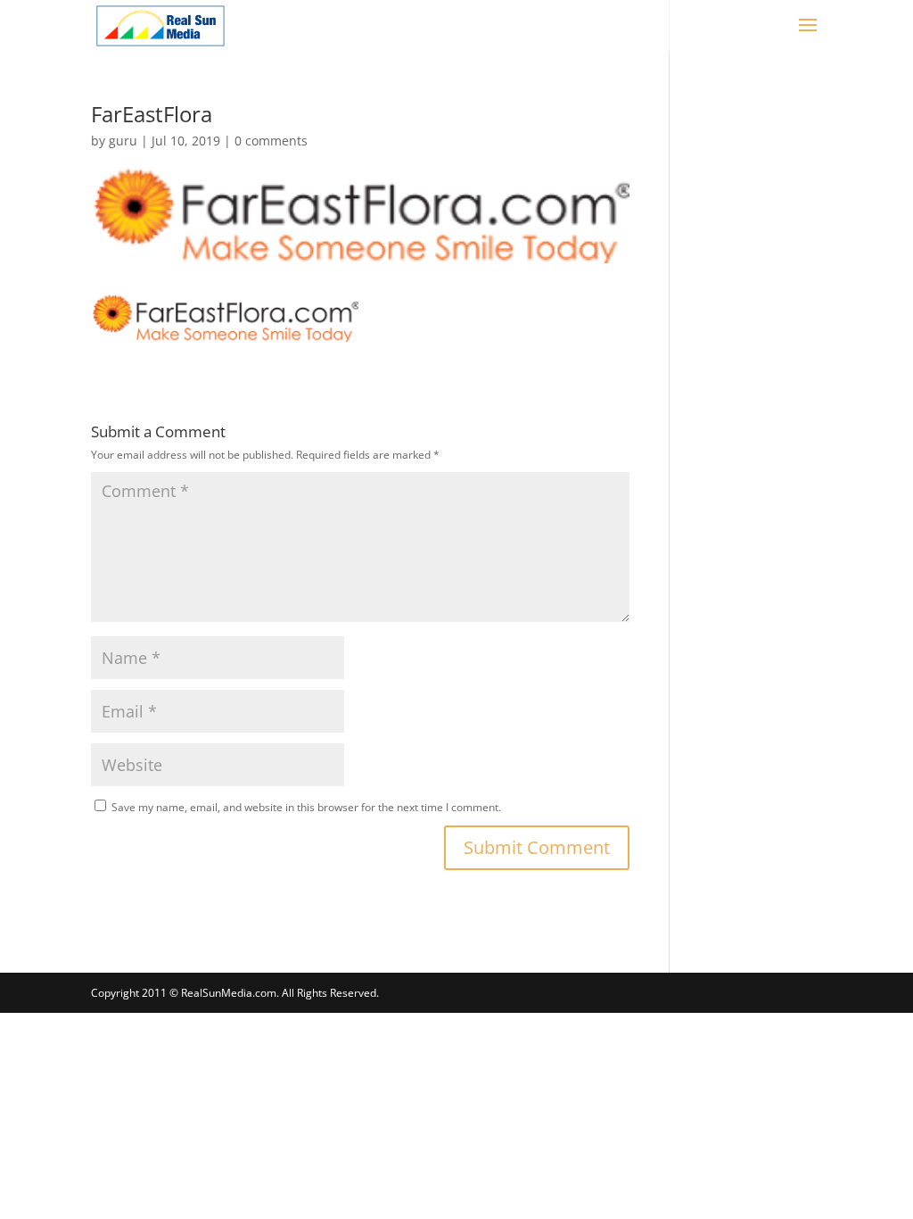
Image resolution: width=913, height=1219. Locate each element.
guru (123, 140)
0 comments (271, 140)
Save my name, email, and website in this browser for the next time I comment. (306, 807)
